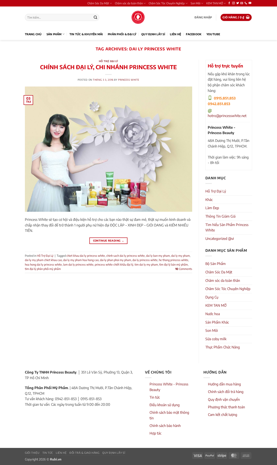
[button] (203, 17)
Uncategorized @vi (219, 238)
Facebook (193, 34)
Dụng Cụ (211, 297)
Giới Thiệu (32, 452)
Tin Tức (47, 452)
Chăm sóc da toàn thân (129, 3)
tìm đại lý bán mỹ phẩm (173, 264)
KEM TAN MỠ (214, 3)
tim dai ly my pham (146, 264)
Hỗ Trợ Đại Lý (108, 61)
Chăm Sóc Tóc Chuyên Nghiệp (167, 3)
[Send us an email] (241, 3)
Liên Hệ (175, 34)
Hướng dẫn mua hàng (224, 384)
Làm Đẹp (212, 208)
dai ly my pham (180, 255)
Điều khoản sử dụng (165, 405)
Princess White (128, 79)
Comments (183, 269)
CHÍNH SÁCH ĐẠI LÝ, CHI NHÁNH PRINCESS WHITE (108, 67)
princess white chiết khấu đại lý (114, 264)
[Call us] (246, 3)
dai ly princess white (145, 260)
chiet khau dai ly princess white (85, 255)
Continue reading (108, 240)
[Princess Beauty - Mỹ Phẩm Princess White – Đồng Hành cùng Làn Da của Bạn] (138, 17)
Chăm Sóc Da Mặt (98, 3)
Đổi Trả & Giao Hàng (84, 452)
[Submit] (95, 17)
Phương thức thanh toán (226, 407)
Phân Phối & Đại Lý (122, 34)
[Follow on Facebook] (229, 3)
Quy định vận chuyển (224, 399)
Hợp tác (155, 433)
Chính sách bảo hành (165, 425)
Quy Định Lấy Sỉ (153, 34)
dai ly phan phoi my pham (115, 260)
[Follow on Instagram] (233, 3)
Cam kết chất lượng (222, 414)
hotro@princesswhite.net (227, 116)
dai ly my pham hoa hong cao (81, 260)
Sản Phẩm (54, 34)
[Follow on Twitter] (237, 3)
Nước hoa (212, 314)
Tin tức (155, 397)
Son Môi (195, 3)
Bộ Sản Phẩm (215, 263)
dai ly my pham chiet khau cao (43, 260)
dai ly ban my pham (158, 255)
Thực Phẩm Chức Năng (222, 347)
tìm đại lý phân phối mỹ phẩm (43, 269)
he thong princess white (173, 260)
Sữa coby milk (215, 339)
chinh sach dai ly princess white (125, 255)
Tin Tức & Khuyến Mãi (86, 34)
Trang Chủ (33, 34)
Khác (209, 199)
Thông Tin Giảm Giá (220, 216)
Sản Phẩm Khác (217, 322)
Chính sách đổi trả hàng (225, 392)
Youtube (213, 34)
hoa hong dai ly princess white (43, 264)
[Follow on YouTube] (250, 3)
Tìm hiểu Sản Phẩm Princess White (226, 227)
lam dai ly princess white (78, 264)
